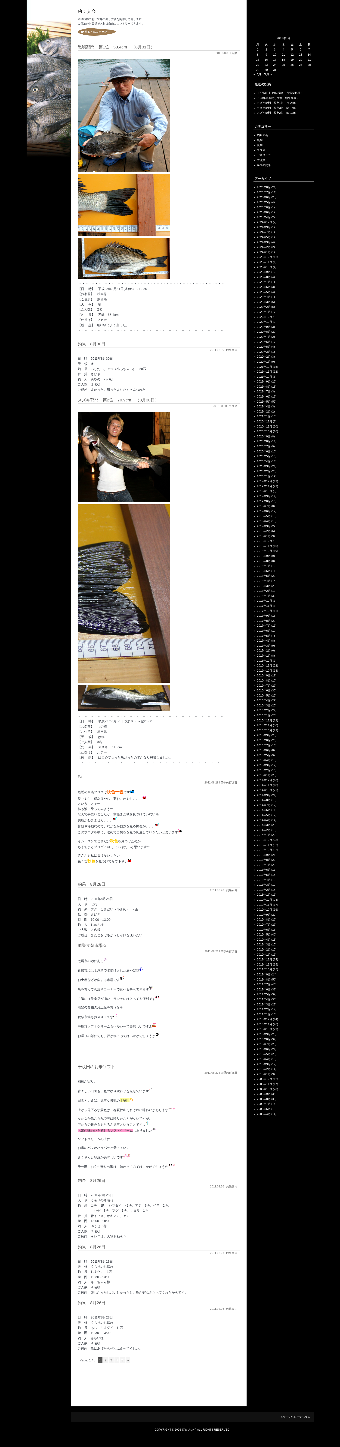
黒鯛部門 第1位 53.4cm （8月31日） (116, 47)
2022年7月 (264, 336)
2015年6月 (264, 750)
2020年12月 (264, 421)
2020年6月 (264, 451)
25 (283, 64)
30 (266, 70)
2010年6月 (264, 1049)
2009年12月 (264, 1079)
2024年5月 (264, 237)
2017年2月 (264, 650)
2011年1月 (264, 1014)
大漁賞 (261, 160)
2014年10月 (264, 790)
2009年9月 (264, 1094)
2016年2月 (264, 710)
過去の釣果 (264, 165)
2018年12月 (264, 541)
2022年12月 (264, 317)
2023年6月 (264, 287)
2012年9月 (264, 914)
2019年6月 (264, 511)
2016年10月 (264, 670)
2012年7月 (264, 924)
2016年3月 (264, 705)
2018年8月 (264, 561)
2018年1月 (264, 596)
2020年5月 (264, 456)
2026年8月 (264, 187)
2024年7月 (264, 232)
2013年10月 (264, 850)
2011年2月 (264, 1009)
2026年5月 (264, 202)
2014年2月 (264, 830)
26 (292, 64)
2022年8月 (264, 331)
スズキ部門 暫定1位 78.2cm (276, 103)
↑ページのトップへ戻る (295, 1417)
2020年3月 (264, 466)
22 (257, 64)
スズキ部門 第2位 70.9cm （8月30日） (118, 400)
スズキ (233, 406)
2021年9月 (264, 381)
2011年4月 (264, 999)
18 (283, 59)
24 (274, 64)
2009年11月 (264, 1084)
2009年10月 (264, 1089)
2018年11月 (264, 546)
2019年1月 (264, 536)
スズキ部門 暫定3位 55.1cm (276, 108)
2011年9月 (264, 974)
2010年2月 (264, 1069)
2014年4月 (264, 820)
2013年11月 (264, 845)
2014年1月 (264, 835)
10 (274, 54)
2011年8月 (264, 979)
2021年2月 (264, 411)
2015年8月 (264, 740)
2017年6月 (264, 630)
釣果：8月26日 (91, 1180)
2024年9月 (264, 227)
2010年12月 (264, 1019)
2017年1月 (264, 655)
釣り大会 (262, 135)
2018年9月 (264, 556)
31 (274, 70)
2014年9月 (264, 795)
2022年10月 (264, 321)
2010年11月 (264, 1024)
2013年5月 (264, 874)
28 (309, 64)
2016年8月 (264, 680)
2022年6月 (264, 342)
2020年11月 (264, 426)
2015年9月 (264, 735)
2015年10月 (264, 730)
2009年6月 (264, 1109)
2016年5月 (264, 695)
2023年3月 (264, 302)
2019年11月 (264, 486)
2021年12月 (264, 366)
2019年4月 (264, 521)
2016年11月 (264, 665)
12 (292, 54)
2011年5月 (264, 994)
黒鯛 (234, 53)
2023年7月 (264, 282)
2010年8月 (264, 1039)
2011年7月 (264, 984)
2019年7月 (264, 506)
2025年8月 (264, 207)
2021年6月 (264, 396)
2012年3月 (264, 944)
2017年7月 (264, 625)
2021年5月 (264, 401)
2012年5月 (264, 934)
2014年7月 (264, 805)
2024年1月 (264, 252)
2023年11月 (264, 262)
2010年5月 (264, 1054)
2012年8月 (264, 919)
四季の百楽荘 (229, 782)
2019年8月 (264, 501)
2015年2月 (264, 770)
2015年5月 (264, 755)
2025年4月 (264, 217)
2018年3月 (264, 586)
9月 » (268, 74)
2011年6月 (264, 989)
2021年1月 (264, 416)
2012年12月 (264, 899)
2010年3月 (264, 1064)
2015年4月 (264, 760)
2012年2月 (264, 949)
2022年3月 (264, 351)
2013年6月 (264, 869)
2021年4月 (264, 406)
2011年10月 (264, 969)
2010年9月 (264, 1034)
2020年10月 (264, 431)
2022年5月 (264, 346)
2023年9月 (264, 272)
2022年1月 (264, 361)
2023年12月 (264, 257)
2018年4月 (264, 581)
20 (300, 59)
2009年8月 (264, 1099)
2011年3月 (264, 1004)
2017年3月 (264, 645)
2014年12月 (264, 780)
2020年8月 (264, 441)
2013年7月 (264, 865)
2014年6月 (264, 810)
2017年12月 (264, 600)
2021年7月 (264, 391)
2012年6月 (264, 929)
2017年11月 (264, 605)
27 (300, 64)
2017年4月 (264, 640)
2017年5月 (264, 635)
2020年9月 (264, 436)
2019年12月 (264, 481)
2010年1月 (264, 1074)
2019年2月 (264, 531)
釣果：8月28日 (91, 884)
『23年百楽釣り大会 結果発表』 (278, 98)
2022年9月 (264, 327)
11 (283, 54)
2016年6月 (264, 690)
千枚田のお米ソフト (96, 1066)
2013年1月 (264, 894)
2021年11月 (264, 371)
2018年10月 (264, 551)
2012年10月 (264, 909)
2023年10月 (264, 267)
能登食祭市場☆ (92, 945)
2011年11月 (264, 964)
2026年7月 (264, 192)
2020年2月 (264, 471)
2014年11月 (264, 785)
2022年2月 (264, 356)
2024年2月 (264, 247)
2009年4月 (264, 1114)
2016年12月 (264, 660)
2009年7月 (264, 1104)
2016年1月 (264, 715)
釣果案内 (231, 350)
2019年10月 (264, 491)
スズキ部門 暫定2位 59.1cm (276, 112)
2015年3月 (264, 765)
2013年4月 (264, 880)
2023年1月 (264, 312)
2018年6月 (264, 571)
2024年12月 (264, 222)
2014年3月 (264, 825)
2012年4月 (264, 939)
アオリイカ (264, 155)
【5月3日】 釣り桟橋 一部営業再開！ (280, 93)
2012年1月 (264, 954)
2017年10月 (264, 611)
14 (309, 54)
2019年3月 (264, 526)
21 (309, 59)
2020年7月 (264, 446)
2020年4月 (264, 461)
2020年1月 (264, 476)
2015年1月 (264, 775)
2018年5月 (264, 575)
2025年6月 (264, 212)
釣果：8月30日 (91, 344)
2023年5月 (264, 292)
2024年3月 (264, 242)
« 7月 (257, 74)
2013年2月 (264, 889)
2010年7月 (264, 1044)
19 (292, 59)
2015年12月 (264, 720)
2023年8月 (264, 277)
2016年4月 (264, 700)
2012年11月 (264, 904)
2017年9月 (264, 615)
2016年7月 (264, 685)
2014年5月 (264, 815)
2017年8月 (264, 620)
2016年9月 (264, 675)
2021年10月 (264, 376)
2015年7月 (264, 745)
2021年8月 (264, 386)
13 (300, 54)
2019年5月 (264, 516)
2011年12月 (264, 959)
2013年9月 (264, 855)
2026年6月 (264, 197)
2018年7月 (264, 566)
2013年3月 (264, 884)
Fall (81, 776)
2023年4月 (264, 297)
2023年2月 (264, 306)
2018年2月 (264, 590)
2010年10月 (264, 1029)
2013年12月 (264, 840)
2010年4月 (264, 1059)
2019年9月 (264, 496)
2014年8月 (264, 800)
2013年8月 (264, 859)
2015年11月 (264, 725)
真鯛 (260, 145)
